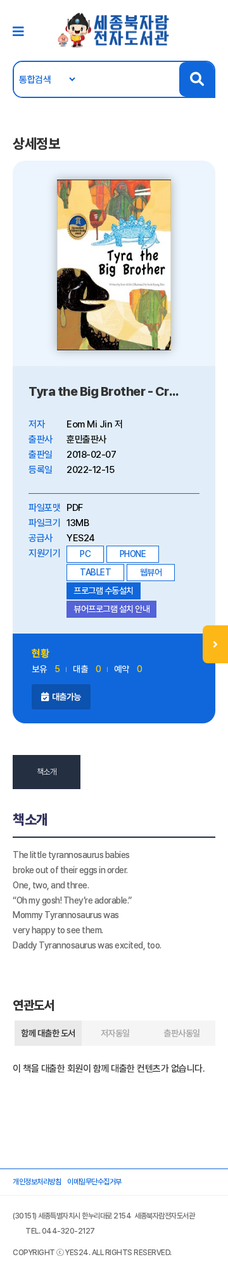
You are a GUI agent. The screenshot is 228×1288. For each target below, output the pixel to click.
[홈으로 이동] (114, 29)
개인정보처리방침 (37, 1181)
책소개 (47, 771)
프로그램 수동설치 (103, 591)
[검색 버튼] (196, 79)
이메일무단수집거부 (94, 1181)
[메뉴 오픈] (215, 644)
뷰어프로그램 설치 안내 (111, 609)
